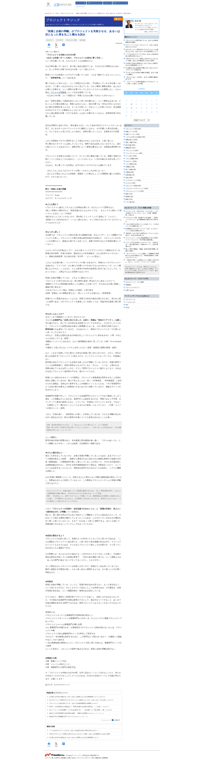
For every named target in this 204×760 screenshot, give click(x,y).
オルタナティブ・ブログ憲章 (134, 282)
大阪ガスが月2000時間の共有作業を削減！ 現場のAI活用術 (76, 713)
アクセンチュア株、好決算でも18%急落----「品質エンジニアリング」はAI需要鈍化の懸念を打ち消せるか (141, 219)
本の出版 (82, 40)
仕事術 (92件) (129, 172)
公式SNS (57, 758)
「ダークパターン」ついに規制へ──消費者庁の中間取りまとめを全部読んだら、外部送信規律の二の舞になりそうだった (142, 255)
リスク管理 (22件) (131, 164)
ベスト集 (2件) (130, 202)
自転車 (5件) (129, 196)
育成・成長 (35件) (131, 142)
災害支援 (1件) (130, 175)
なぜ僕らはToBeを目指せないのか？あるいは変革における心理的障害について (77, 697)
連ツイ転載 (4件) (130, 169)
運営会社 (98, 758)
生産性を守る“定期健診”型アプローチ (68, 716)
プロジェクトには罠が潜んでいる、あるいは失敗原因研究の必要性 (73, 703)
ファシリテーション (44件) (133, 153)
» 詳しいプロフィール (151, 32)
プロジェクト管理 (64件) (133, 186)
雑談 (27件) (128, 199)
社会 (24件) (128, 177)
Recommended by (106, 720)
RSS (119, 19)
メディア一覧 (49, 758)
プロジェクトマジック (66, 13)
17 (131, 108)
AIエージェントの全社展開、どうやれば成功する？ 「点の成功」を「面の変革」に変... (80, 710)
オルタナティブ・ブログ (52, 13)
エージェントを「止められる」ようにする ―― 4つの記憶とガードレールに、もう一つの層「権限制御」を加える (141, 213)
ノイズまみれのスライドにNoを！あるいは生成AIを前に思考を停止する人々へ (74, 730)
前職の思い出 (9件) (131, 140)
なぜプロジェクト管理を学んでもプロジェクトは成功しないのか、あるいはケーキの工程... (81, 700)
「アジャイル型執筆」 (58, 92)
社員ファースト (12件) (132, 134)
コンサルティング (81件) (133, 180)
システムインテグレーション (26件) (136, 188)
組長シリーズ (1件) (131, 131)
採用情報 (105, 758)
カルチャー (50, 40)
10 (131, 104)
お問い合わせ (129, 290)
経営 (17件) (128, 194)
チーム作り (59, 40)
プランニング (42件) (131, 150)
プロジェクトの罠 (71, 40)
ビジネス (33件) (130, 183)
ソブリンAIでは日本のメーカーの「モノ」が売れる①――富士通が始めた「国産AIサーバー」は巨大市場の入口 (141, 244)
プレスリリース (130, 299)
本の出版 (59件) (130, 145)
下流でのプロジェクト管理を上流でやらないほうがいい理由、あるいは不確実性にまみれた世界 (79, 734)
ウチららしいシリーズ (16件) (134, 191)
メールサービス (130, 302)
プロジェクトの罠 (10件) (133, 129)
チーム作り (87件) (131, 156)
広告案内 (63, 758)
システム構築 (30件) (131, 158)
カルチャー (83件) (131, 161)
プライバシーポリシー (132, 287)
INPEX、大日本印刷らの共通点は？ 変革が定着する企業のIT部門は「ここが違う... (79, 706)
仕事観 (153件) (130, 167)
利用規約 (128, 285)
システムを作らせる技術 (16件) (135, 137)
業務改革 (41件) (130, 148)
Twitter (127, 307)
